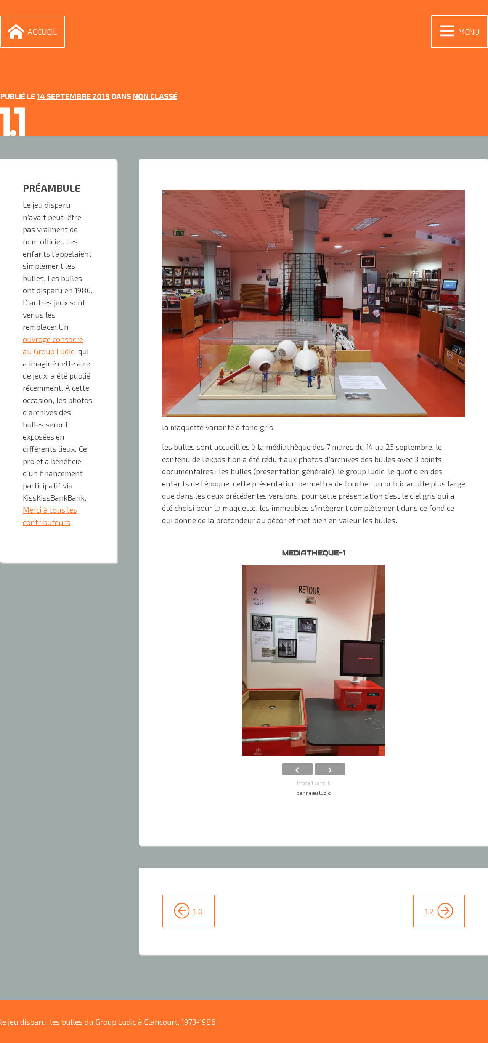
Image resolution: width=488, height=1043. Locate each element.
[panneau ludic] (313, 660)
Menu (469, 31)
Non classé (155, 96)
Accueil (42, 31)
